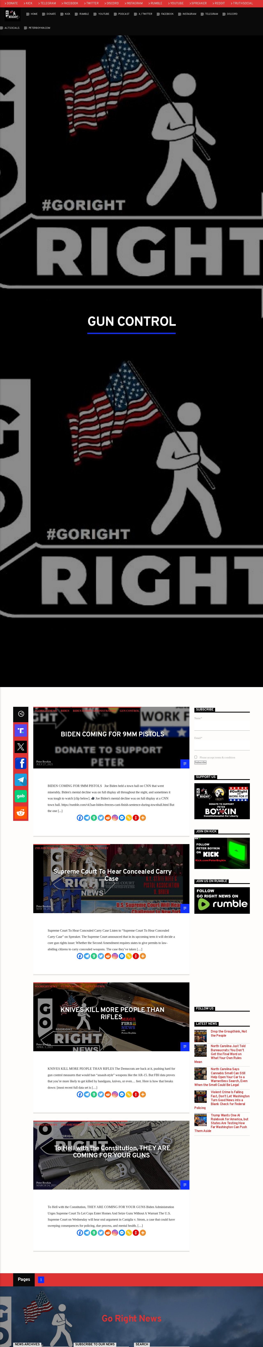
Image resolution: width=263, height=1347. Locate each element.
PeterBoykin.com (39, 28)
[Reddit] (108, 875)
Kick (29, 4)
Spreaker (199, 4)
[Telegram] (87, 875)
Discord (113, 4)
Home (34, 14)
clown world (71, 1043)
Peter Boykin (43, 818)
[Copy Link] (129, 875)
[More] (143, 875)
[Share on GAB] (20, 853)
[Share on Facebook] (20, 820)
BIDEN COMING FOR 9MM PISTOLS (112, 792)
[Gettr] (136, 875)
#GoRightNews (46, 767)
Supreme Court (96, 905)
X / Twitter (145, 14)
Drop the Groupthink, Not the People (229, 1091)
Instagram (134, 4)
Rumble (156, 4)
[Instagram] (115, 875)
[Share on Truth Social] (20, 787)
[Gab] (94, 875)
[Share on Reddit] (20, 869)
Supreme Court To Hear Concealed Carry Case (112, 932)
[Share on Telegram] (20, 836)
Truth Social (243, 4)
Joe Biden (118, 1181)
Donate (12, 4)
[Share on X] (20, 804)
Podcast (123, 14)
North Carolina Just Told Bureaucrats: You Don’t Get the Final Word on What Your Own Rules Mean (219, 1111)
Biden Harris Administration (94, 767)
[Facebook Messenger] (122, 875)
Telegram (48, 4)
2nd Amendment (46, 905)
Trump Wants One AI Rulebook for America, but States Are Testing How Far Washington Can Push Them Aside (221, 1180)
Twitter (92, 4)
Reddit (220, 4)
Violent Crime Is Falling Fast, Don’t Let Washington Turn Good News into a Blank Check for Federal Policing (222, 1157)
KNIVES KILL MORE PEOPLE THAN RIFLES (112, 1071)
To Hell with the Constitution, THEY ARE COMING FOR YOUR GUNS (112, 1209)
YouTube (177, 4)
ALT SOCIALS (12, 28)
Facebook (71, 4)
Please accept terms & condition (217, 814)
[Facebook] (80, 875)
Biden (65, 767)
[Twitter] (101, 875)
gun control (130, 767)
